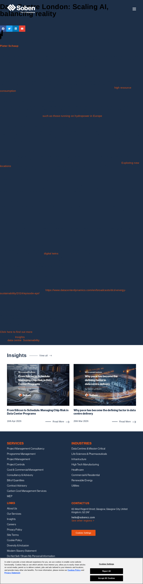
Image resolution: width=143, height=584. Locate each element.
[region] (71, 571)
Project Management (18, 459)
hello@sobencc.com (83, 517)
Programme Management (21, 453)
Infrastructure (79, 459)
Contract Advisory (17, 485)
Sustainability (31, 340)
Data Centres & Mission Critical (88, 448)
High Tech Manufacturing (85, 464)
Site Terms (13, 534)
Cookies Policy (74, 570)
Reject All (106, 571)
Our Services (14, 513)
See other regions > (83, 520)
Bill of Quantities (15, 480)
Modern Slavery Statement (21, 550)
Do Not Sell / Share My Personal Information (31, 556)
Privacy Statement (12, 573)
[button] (3, 28)
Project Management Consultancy (25, 448)
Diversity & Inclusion (18, 545)
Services (15, 443)
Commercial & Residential (86, 475)
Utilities (75, 485)
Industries (82, 443)
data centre (15, 340)
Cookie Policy (14, 540)
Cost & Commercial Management (25, 469)
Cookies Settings (83, 533)
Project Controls (16, 464)
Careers (11, 524)
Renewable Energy (82, 480)
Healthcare (78, 469)
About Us (12, 508)
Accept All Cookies (106, 578)
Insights (20, 337)
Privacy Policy (14, 529)
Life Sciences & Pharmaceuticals (89, 453)
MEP (9, 496)
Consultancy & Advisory (20, 475)
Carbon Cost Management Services (27, 490)
